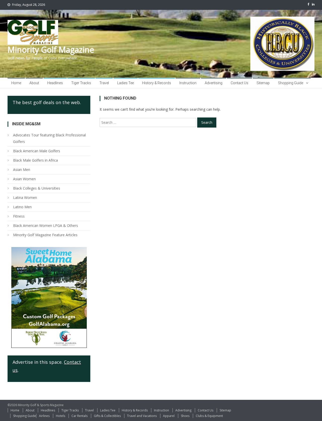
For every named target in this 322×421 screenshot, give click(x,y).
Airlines (44, 416)
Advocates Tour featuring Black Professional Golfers (49, 138)
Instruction (187, 83)
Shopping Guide (290, 83)
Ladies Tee (125, 83)
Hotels (60, 416)
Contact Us (239, 83)
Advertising (213, 83)
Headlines (55, 83)
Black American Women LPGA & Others (45, 225)
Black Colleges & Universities (36, 188)
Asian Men (21, 169)
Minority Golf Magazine (51, 49)
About (34, 83)
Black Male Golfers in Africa (35, 160)
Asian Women (24, 178)
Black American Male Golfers (36, 150)
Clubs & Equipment (209, 416)
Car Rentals (79, 416)
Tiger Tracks (81, 83)
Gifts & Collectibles (107, 416)
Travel (104, 83)
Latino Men (22, 206)
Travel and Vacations (142, 416)
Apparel (169, 416)
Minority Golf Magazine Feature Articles (45, 234)
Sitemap (263, 83)
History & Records (156, 83)
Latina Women (25, 197)
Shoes (185, 416)
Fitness (19, 216)
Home (16, 83)
